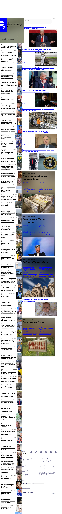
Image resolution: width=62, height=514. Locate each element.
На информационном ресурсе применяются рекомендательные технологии (33, 493)
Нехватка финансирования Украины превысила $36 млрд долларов (12, 24)
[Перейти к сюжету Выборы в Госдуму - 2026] (38, 287)
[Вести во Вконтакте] (45, 452)
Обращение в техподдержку (38, 483)
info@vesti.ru (23, 471)
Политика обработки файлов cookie (27, 492)
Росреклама (23, 480)
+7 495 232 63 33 (24, 475)
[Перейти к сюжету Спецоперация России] (38, 346)
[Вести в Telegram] (41, 452)
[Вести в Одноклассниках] (50, 452)
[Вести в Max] (36, 452)
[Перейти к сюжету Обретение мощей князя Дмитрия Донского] (38, 203)
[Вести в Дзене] (31, 452)
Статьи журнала (26, 488)
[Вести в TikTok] (55, 452)
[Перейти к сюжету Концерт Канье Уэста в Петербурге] (38, 246)
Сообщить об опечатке (26, 483)
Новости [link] (26, 20)
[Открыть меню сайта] (53, 19)
